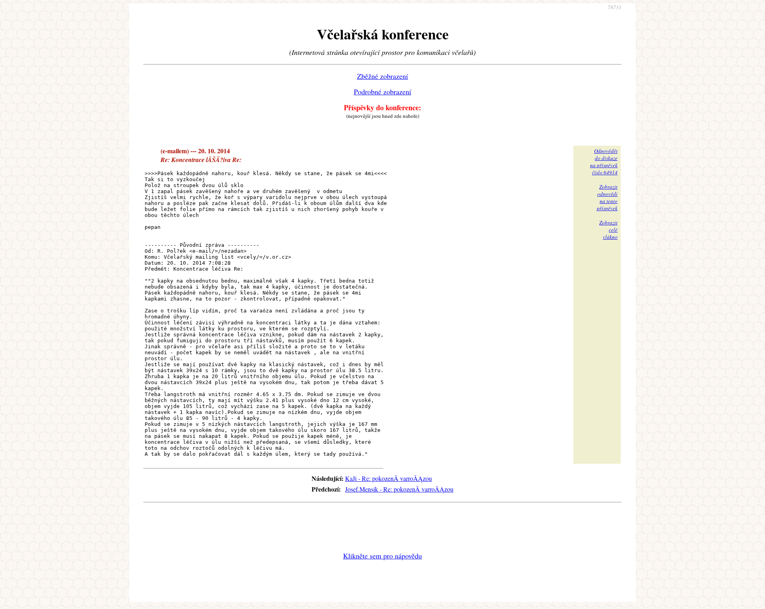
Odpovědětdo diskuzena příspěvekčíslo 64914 (604, 161)
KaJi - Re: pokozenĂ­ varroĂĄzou (388, 478)
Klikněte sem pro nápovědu (382, 555)
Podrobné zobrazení (382, 91)
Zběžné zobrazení (382, 76)
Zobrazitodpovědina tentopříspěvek (607, 197)
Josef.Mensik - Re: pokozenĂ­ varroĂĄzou (399, 489)
